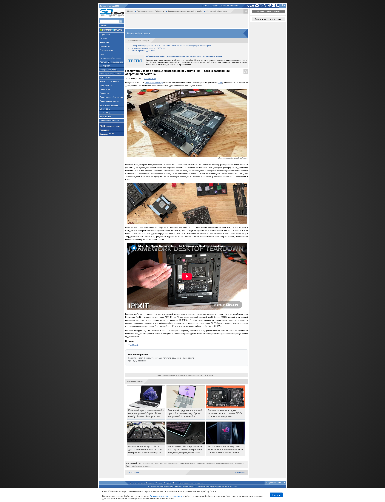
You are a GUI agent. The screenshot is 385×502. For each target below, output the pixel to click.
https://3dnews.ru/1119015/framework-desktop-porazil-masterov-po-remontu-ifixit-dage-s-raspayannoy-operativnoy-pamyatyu (194, 463)
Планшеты (104, 93)
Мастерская (105, 66)
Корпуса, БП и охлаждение (111, 62)
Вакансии (107, 134)
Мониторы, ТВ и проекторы (111, 74)
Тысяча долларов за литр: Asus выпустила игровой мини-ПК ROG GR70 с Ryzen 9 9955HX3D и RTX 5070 (225, 449)
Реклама (215, 6)
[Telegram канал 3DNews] (269, 6)
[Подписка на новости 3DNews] (273, 6)
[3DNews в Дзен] (261, 6)
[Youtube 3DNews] (253, 6)
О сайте (205, 6)
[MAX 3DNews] (257, 6)
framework (139, 466)
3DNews (130, 11)
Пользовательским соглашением (166, 496)
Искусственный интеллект (111, 58)
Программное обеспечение (111, 97)
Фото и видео (105, 117)
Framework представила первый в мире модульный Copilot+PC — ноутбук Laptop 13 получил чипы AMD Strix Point (146, 413)
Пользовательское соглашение (191, 483)
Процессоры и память (109, 101)
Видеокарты (105, 46)
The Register (134, 345)
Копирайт (167, 483)
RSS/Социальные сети (110, 126)
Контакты (234, 6)
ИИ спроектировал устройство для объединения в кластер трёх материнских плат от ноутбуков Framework (145, 449)
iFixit (220, 83)
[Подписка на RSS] (277, 6)
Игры (102, 54)
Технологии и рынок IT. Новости (150, 11)
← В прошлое (133, 472)
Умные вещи (105, 113)
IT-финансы (105, 35)
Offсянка (103, 38)
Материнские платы (108, 70)
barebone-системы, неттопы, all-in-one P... (185, 11)
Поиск (174, 483)
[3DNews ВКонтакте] (249, 6)
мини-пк (148, 466)
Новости (103, 26)
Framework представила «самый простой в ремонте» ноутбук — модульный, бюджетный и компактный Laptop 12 (185, 413)
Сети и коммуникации (109, 105)
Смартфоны (105, 109)
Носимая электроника (109, 82)
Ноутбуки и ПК (106, 85)
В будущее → (241, 472)
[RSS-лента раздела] (245, 11)
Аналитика (104, 42)
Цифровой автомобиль (110, 121)
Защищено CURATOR (275, 482)
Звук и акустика (106, 50)
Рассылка (224, 6)
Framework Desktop (154, 83)
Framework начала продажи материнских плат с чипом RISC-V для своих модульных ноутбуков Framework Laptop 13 (225, 413)
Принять (276, 495)
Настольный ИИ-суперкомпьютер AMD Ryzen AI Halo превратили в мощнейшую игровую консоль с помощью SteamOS (185, 449)
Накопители (105, 78)
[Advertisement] (187, 21)
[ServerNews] (111, 30)
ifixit (132, 466)
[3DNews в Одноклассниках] (265, 6)
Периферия (105, 89)
